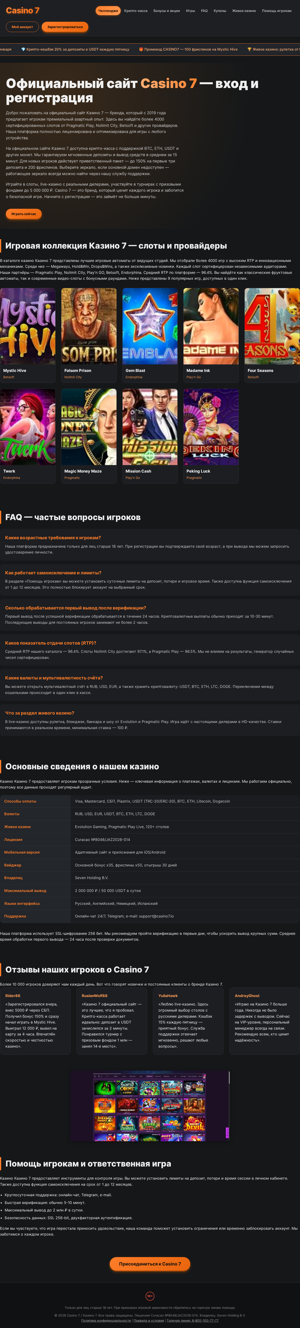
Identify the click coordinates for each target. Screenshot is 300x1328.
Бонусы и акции (167, 11)
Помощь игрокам (277, 11)
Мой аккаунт (22, 27)
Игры (190, 11)
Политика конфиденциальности (106, 1320)
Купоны (220, 11)
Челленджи (108, 11)
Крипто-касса (135, 11)
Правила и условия (149, 1320)
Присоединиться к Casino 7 (150, 1264)
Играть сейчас (23, 214)
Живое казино (244, 11)
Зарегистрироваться (65, 27)
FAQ (204, 11)
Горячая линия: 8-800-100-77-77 (193, 1320)
